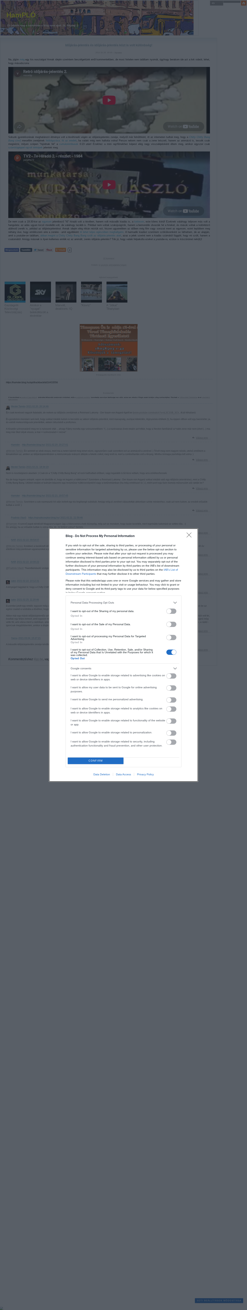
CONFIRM (96, 760)
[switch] (171, 611)
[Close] (190, 536)
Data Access (123, 774)
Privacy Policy (145, 774)
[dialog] (123, 655)
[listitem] (123, 603)
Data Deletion (101, 774)
